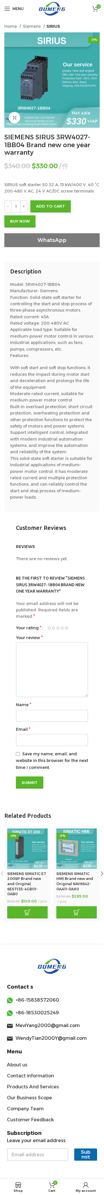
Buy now (20, 221)
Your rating (28, 628)
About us (17, 1065)
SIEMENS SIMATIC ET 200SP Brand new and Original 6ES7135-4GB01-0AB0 (26, 884)
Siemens (32, 26)
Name (23, 704)
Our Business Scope (29, 1097)
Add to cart (50, 206)
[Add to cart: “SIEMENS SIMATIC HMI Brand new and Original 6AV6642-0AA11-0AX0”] (76, 912)
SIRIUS (53, 26)
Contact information (30, 1076)
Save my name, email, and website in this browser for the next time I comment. (52, 760)
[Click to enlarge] (14, 117)
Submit (85, 1154)
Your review (29, 637)
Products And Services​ (33, 1086)
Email (23, 729)
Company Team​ (25, 1108)
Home (11, 26)
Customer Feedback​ (30, 1119)
